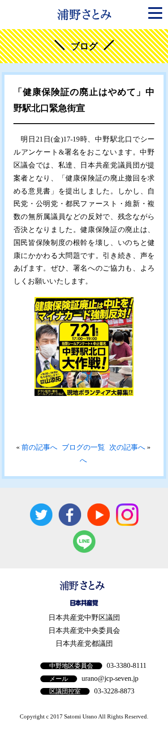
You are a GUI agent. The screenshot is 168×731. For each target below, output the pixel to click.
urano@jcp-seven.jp (110, 678)
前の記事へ (39, 447)
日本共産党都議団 (84, 643)
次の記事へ (127, 447)
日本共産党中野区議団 (84, 617)
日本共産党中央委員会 (84, 630)
